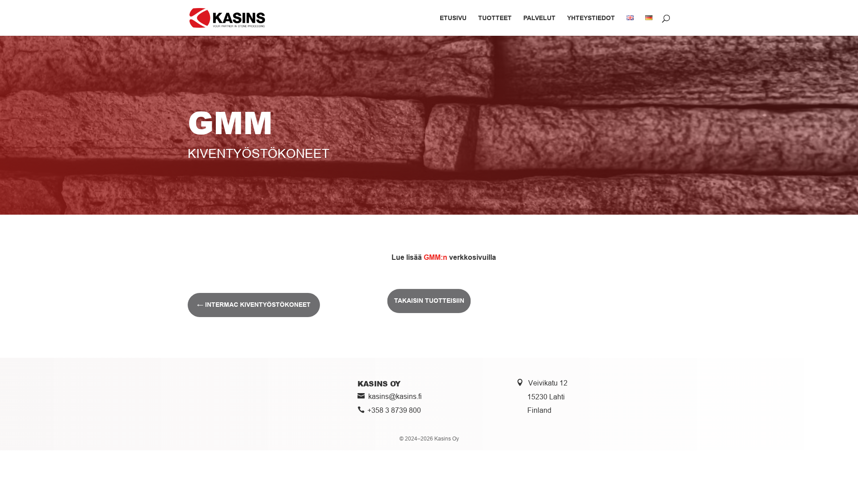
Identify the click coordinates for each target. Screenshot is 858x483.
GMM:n (435, 257)
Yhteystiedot (591, 18)
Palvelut (539, 18)
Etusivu (453, 18)
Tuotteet (495, 18)
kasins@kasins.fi (395, 396)
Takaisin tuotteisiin (429, 300)
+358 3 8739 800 (394, 410)
